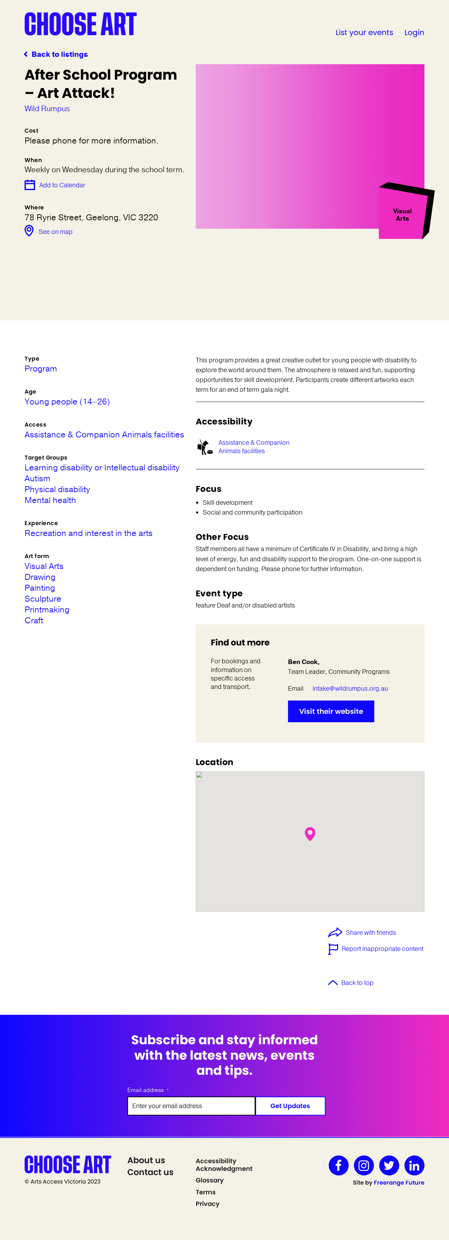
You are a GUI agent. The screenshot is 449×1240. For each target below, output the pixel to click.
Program (41, 368)
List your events (364, 32)
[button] (310, 834)
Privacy (208, 1203)
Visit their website (331, 711)
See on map (56, 232)
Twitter (389, 1165)
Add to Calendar (62, 185)
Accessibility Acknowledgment (224, 1165)
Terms (206, 1192)
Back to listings (60, 54)
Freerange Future (399, 1183)
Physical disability (57, 489)
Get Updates (290, 1105)
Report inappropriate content (382, 949)
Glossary (210, 1180)
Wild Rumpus (47, 108)
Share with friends (371, 933)
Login (414, 32)
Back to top (357, 983)
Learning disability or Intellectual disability (102, 467)
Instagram (364, 1165)
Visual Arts (44, 566)
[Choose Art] (81, 23)
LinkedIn (414, 1165)
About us (146, 1160)
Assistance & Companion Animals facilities (254, 446)
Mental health (50, 500)
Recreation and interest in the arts (89, 533)
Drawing (40, 577)
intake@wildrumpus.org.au (350, 688)
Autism (38, 478)
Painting (40, 588)
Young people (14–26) (67, 401)
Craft (34, 620)
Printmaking (47, 609)
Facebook (339, 1165)
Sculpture (43, 599)
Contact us (150, 1172)
